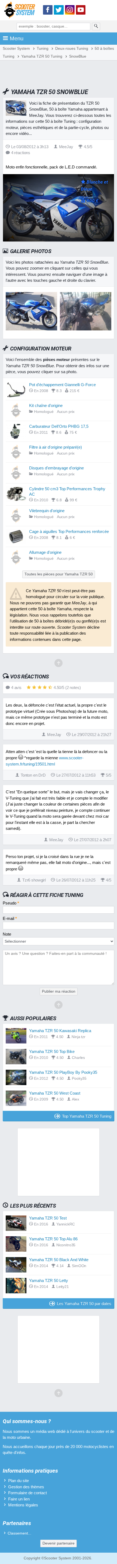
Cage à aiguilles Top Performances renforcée (69, 531)
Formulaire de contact (27, 1492)
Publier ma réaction (58, 991)
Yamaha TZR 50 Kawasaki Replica (60, 1030)
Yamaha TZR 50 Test (48, 1218)
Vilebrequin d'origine (46, 510)
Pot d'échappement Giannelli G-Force (62, 384)
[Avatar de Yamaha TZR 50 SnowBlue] (31, 329)
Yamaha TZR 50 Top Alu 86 (53, 1239)
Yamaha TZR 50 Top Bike (52, 1051)
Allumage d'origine (45, 552)
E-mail (10, 918)
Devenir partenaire (58, 1543)
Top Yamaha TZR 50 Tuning (86, 1116)
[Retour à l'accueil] (21, 11)
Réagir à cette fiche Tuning (46, 895)
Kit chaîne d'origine (46, 405)
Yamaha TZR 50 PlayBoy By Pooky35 (63, 1072)
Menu (16, 38)
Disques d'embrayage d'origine (56, 468)
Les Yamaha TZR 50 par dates (84, 1303)
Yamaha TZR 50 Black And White (58, 1259)
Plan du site (18, 1480)
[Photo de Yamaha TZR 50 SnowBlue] (86, 329)
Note (7, 934)
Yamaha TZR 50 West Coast (54, 1093)
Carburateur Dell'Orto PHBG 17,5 (58, 426)
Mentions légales (23, 1505)
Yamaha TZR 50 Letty (48, 1280)
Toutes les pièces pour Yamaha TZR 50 (58, 574)
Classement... (19, 1533)
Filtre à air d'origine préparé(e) (55, 447)
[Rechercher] (96, 26)
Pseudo (11, 903)
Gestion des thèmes (26, 1487)
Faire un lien (19, 1499)
